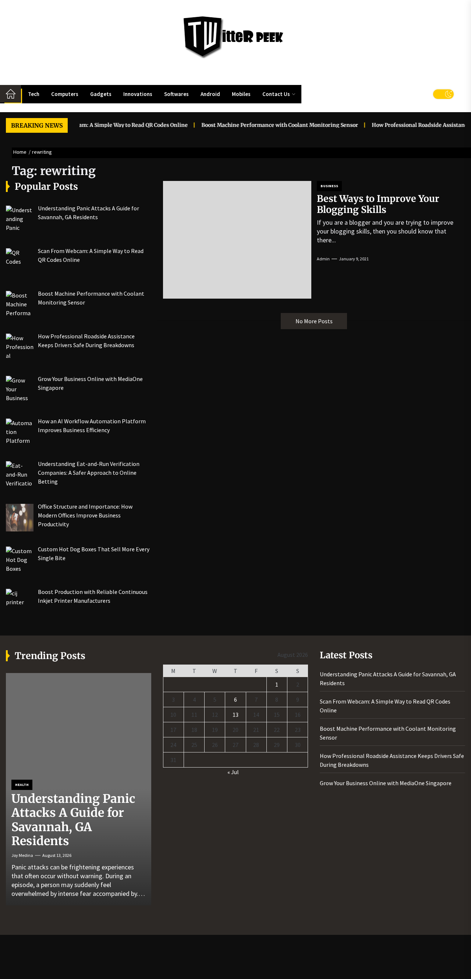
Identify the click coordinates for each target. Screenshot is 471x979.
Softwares (176, 93)
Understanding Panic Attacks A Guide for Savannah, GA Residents (73, 819)
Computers (64, 93)
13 (235, 714)
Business (329, 186)
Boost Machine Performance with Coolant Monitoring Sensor (268, 125)
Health (22, 784)
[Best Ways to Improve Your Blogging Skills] (237, 240)
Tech (33, 93)
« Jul (233, 772)
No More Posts (314, 321)
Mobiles (241, 93)
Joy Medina (22, 855)
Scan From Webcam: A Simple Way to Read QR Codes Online (101, 125)
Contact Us (276, 93)
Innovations (137, 93)
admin (323, 258)
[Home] (10, 94)
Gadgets (100, 93)
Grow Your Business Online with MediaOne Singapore (385, 783)
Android (210, 93)
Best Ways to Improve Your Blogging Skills (378, 204)
